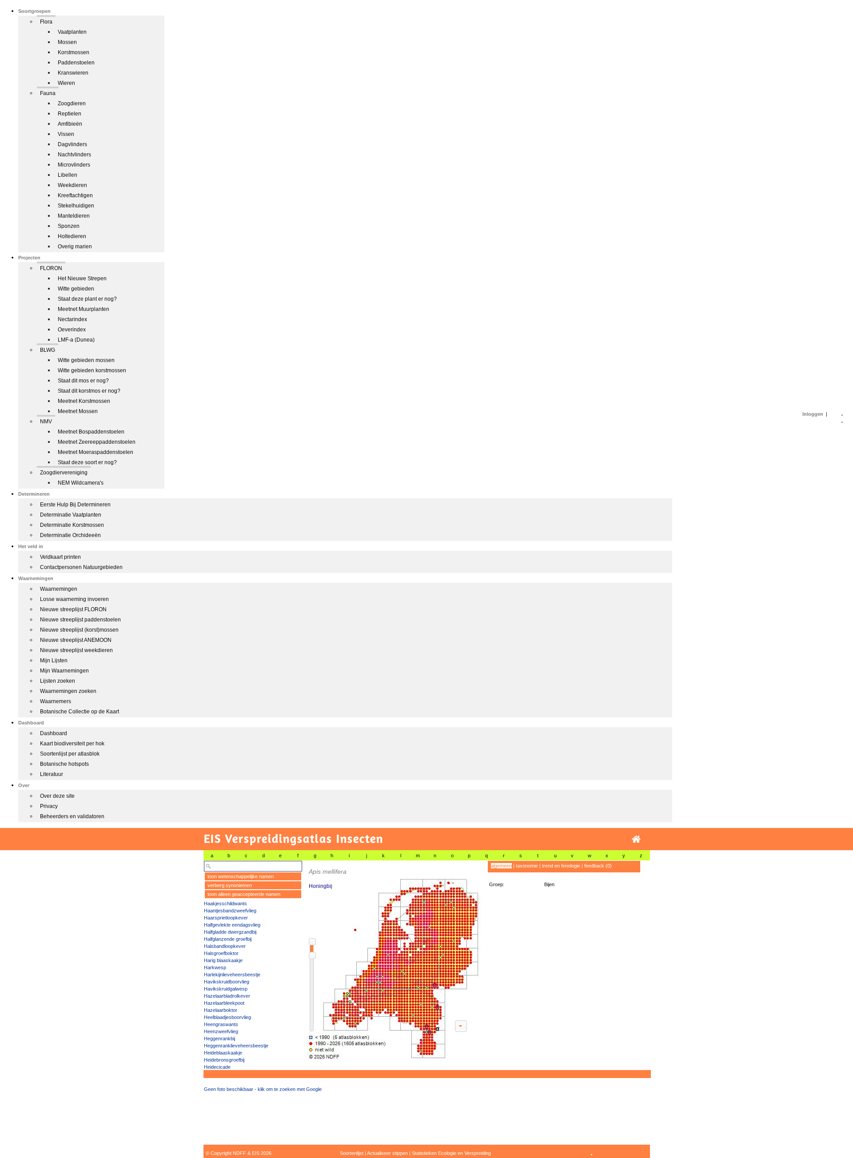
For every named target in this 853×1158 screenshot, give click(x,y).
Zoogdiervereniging (64, 473)
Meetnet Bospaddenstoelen (91, 432)
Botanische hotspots (64, 764)
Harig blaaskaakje (223, 960)
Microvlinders (74, 165)
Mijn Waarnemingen (64, 671)
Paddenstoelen (76, 63)
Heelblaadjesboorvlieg (227, 1017)
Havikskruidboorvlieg (226, 981)
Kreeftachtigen (75, 195)
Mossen (67, 42)
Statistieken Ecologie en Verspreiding (451, 1153)
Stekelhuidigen (76, 206)
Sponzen (69, 226)
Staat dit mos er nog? (83, 381)
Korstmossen (73, 52)
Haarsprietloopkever (226, 917)
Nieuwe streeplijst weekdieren (76, 650)
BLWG (47, 350)
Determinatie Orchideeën (70, 535)
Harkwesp (215, 967)
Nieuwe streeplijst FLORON (73, 609)
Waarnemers (55, 701)
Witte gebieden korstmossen (92, 370)
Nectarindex (72, 319)
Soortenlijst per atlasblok (70, 754)
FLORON (51, 268)
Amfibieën (70, 124)
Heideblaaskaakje (223, 1052)
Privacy (49, 806)
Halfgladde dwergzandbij (230, 932)
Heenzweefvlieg (221, 1031)
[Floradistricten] (392, 960)
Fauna (48, 93)
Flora (46, 22)
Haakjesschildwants (225, 903)
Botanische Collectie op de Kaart (79, 711)
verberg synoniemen (229, 885)
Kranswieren (73, 73)
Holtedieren (72, 236)
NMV (46, 421)
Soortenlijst (351, 1153)
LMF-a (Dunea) (76, 340)
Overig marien (75, 246)
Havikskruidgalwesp (225, 988)
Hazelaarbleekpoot (224, 1003)
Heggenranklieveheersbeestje (236, 1045)
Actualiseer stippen (387, 1153)
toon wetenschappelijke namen (240, 876)
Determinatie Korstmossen (72, 525)
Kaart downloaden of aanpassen (460, 1026)
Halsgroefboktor (221, 953)
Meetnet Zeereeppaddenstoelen (97, 442)
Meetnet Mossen (78, 411)
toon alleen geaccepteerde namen (243, 894)
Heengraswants (221, 1024)
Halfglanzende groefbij (227, 939)
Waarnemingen (58, 589)
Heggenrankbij (219, 1038)
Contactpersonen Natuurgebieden (81, 567)
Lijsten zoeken (57, 681)
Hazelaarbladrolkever (227, 996)
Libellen (67, 175)
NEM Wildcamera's (81, 483)
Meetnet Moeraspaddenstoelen (95, 452)
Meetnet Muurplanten (83, 309)
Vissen (66, 134)
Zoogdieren (72, 103)
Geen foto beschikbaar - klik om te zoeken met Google (263, 1089)
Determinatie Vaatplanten (70, 515)
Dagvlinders (72, 144)
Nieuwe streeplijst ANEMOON (76, 640)
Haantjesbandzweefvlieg (230, 910)
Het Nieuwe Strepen (82, 278)
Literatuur (51, 774)
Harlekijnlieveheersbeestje (232, 974)
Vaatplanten (72, 32)
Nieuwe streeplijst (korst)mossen (79, 630)
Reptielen (69, 114)
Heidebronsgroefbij (224, 1059)
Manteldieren (74, 216)
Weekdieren (72, 185)
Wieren (66, 83)
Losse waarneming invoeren (74, 599)
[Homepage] (636, 839)
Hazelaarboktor (220, 1010)
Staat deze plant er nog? (87, 299)
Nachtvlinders (74, 154)
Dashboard (53, 733)
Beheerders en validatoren (72, 816)
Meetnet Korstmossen (84, 401)
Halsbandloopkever (225, 946)
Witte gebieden (76, 289)
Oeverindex (72, 329)
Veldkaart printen (60, 557)
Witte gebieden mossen (86, 360)
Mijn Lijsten (54, 660)
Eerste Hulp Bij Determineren (75, 504)
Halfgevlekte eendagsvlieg (232, 924)
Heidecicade (217, 1067)
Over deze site (57, 796)
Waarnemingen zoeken (68, 691)
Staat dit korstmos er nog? (89, 391)
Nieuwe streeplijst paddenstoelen (80, 620)
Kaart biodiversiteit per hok (72, 743)
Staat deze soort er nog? (87, 462)
